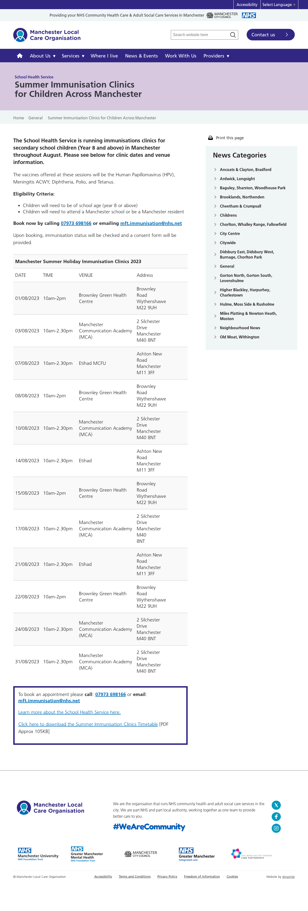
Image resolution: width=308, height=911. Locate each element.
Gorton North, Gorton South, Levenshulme (246, 278)
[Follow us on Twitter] (281, 805)
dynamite (288, 877)
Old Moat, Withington (239, 337)
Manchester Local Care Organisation (47, 37)
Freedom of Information (202, 876)
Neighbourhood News (240, 327)
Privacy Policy (167, 876)
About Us (40, 56)
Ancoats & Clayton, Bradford (245, 169)
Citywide (228, 242)
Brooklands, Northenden (242, 197)
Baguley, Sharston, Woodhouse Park (253, 187)
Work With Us (180, 56)
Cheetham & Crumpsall (240, 206)
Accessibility (247, 4)
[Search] (233, 35)
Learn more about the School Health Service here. (69, 712)
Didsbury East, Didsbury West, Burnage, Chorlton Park (247, 254)
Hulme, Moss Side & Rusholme (247, 304)
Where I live (104, 56)
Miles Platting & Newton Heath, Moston (248, 316)
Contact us (263, 35)
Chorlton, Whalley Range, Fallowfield (253, 224)
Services (70, 56)
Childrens (228, 215)
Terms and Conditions (135, 876)
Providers (214, 56)
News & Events (141, 56)
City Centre (230, 233)
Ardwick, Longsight (237, 178)
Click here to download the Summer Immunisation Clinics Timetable (88, 724)
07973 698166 (76, 223)
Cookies (232, 876)
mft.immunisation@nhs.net (151, 223)
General (227, 266)
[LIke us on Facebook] (281, 816)
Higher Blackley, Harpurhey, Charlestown (245, 292)
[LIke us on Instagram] (281, 828)
